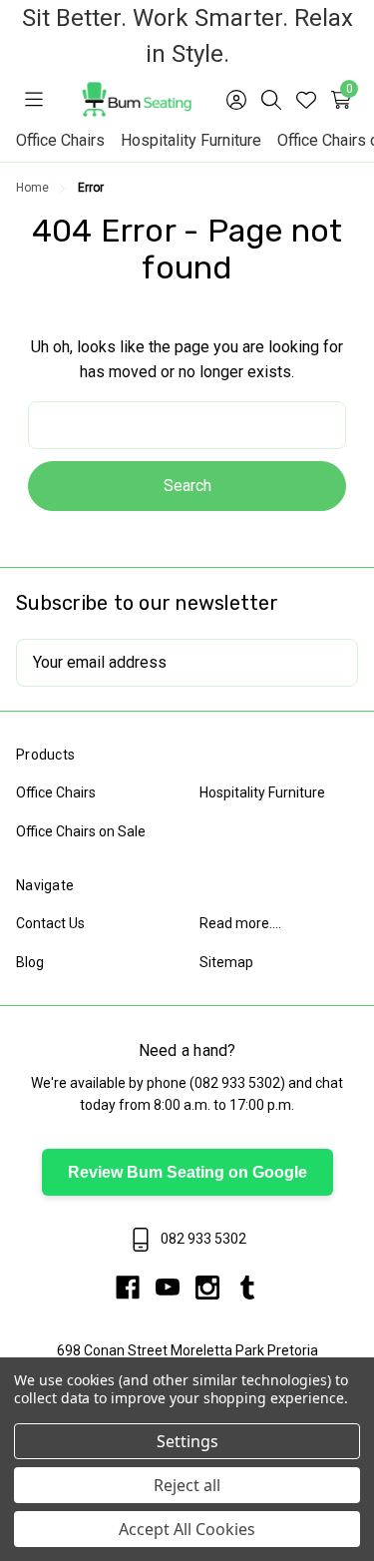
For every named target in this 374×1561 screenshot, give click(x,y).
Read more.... (240, 923)
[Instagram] (215, 1288)
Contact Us (50, 923)
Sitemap (226, 962)
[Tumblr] (247, 1288)
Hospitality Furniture (191, 140)
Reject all (187, 1485)
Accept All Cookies (187, 1529)
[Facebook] (136, 1288)
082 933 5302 (237, 1083)
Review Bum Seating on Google (187, 1172)
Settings (187, 1441)
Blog (30, 962)
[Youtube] (175, 1288)
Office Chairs (60, 140)
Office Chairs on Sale (81, 831)
